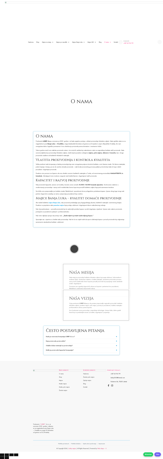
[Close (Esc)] (16, 454)
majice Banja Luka (54, 203)
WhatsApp (148, 454)
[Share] (11, 454)
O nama (106, 42)
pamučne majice (58, 205)
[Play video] (74, 249)
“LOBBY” (43, 424)
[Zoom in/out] (2, 454)
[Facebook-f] (108, 385)
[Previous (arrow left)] (2, 457)
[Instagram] (112, 385)
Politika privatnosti (63, 444)
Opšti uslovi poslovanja (90, 444)
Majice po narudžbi (61, 42)
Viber (157, 454)
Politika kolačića (76, 444)
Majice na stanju (46, 42)
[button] (159, 42)
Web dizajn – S (101, 448)
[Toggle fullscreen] (7, 454)
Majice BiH (91, 42)
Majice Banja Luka (77, 42)
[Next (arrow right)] (7, 457)
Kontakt (116, 42)
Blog (100, 42)
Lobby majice (72, 448)
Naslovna (30, 42)
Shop (37, 42)
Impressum (102, 444)
